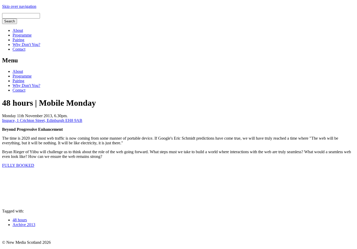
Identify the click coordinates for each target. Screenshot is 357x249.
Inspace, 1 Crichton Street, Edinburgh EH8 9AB (42, 120)
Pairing (18, 40)
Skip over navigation (19, 6)
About (18, 30)
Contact (19, 49)
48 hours (20, 220)
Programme (22, 35)
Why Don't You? (26, 44)
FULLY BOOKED (18, 165)
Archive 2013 (24, 224)
